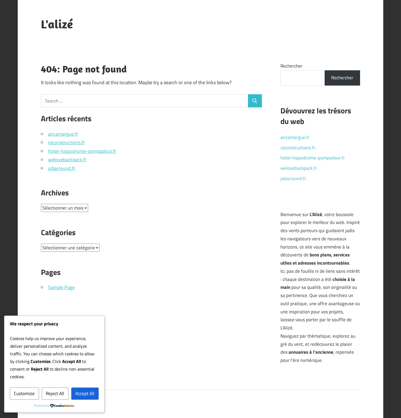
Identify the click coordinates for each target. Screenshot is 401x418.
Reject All (55, 393)
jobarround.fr (61, 168)
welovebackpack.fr (67, 159)
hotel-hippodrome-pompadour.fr (82, 151)
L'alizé (57, 24)
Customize (24, 393)
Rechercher (291, 65)
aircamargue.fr (63, 134)
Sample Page (61, 287)
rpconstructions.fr (66, 142)
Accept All (84, 393)
